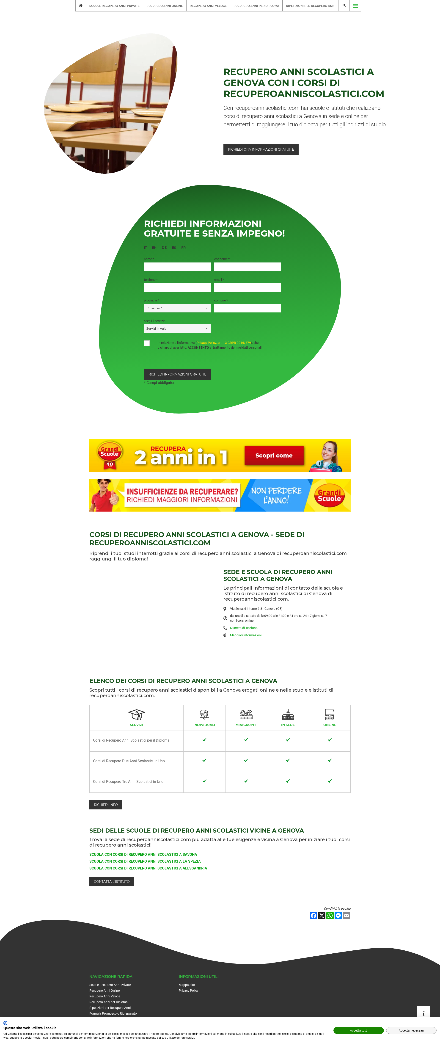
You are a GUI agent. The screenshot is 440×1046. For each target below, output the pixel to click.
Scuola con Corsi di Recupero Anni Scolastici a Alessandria (148, 868)
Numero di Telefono (244, 628)
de (164, 248)
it (145, 248)
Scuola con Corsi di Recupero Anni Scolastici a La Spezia (145, 861)
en (154, 248)
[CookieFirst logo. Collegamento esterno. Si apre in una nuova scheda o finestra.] (5, 1023)
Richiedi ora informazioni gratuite (261, 149)
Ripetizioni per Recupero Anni (311, 6)
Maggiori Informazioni (245, 635)
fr (183, 248)
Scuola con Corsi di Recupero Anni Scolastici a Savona (143, 854)
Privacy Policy (188, 990)
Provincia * (151, 300)
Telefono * (151, 280)
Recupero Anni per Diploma (256, 6)
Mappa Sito (187, 985)
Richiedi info (106, 805)
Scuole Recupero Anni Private (114, 6)
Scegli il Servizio (154, 321)
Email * (219, 280)
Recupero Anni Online (164, 6)
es (174, 248)
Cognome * (222, 259)
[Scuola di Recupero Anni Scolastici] (80, 6)
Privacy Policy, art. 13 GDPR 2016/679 (224, 343)
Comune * (221, 300)
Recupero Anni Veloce (208, 6)
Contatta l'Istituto (112, 882)
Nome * (149, 259)
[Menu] (355, 5)
